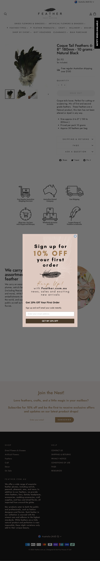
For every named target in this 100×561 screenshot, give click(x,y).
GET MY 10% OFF (50, 321)
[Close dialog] (75, 236)
